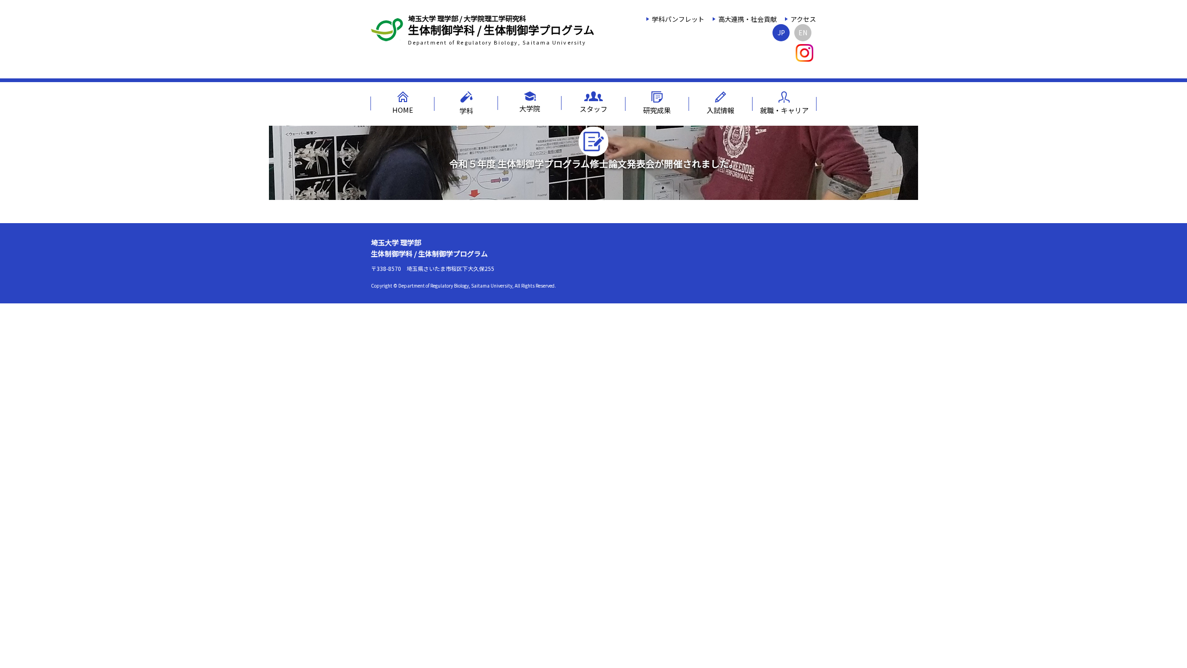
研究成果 (657, 110)
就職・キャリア (784, 110)
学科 (466, 111)
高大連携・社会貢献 (747, 19)
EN (802, 32)
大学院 (529, 108)
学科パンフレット (678, 19)
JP (781, 32)
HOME (402, 110)
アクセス (803, 19)
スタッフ (593, 109)
